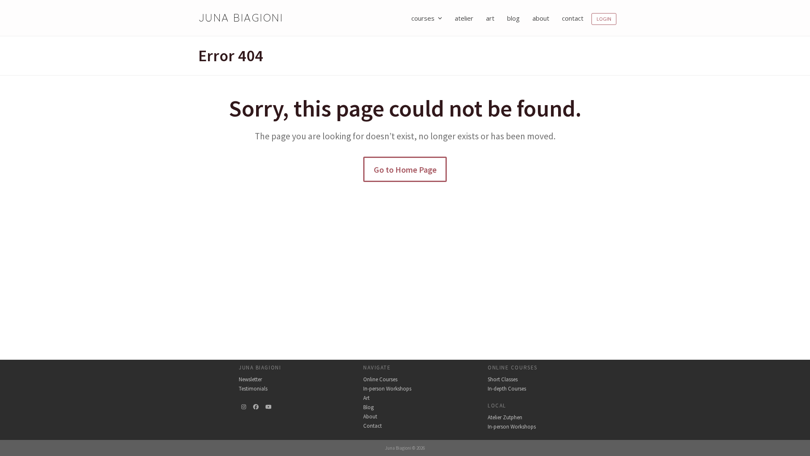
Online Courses (380, 379)
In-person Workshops (387, 388)
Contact (372, 425)
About (370, 416)
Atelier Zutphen (505, 417)
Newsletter (250, 379)
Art (366, 398)
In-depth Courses (507, 388)
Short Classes (503, 379)
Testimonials (253, 388)
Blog (368, 407)
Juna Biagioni (240, 17)
